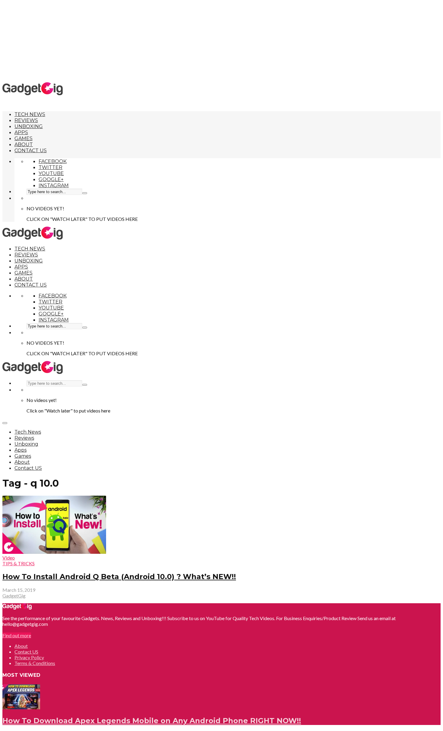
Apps (21, 132)
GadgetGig (14, 595)
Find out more (16, 635)
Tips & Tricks (18, 563)
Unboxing (28, 126)
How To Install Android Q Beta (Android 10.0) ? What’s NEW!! (119, 576)
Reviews (26, 120)
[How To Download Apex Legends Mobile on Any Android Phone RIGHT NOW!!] (21, 707)
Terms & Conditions (34, 663)
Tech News (29, 114)
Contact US (30, 150)
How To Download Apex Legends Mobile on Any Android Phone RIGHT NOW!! (151, 720)
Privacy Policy (29, 657)
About (23, 144)
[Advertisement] (221, 40)
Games (23, 138)
